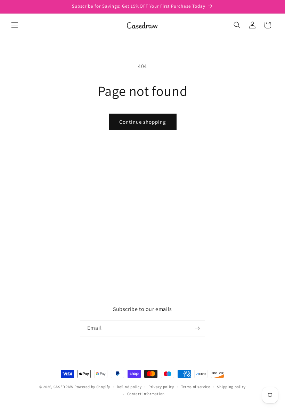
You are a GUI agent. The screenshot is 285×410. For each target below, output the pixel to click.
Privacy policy (161, 386)
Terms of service (195, 386)
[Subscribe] (197, 328)
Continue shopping (142, 121)
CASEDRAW (64, 386)
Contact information (146, 393)
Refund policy (129, 386)
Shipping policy (231, 386)
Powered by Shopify (92, 386)
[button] (14, 25)
